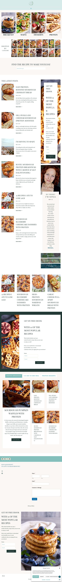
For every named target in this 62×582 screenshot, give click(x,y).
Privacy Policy (48, 579)
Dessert (39, 46)
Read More (19, 106)
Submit (34, 499)
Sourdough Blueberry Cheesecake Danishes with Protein (23, 299)
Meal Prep (50, 255)
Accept (35, 576)
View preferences (53, 576)
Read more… (51, 247)
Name (47, 146)
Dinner (33, 46)
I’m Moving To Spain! (25, 141)
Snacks (50, 266)
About (3, 575)
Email (33, 481)
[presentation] (7, 92)
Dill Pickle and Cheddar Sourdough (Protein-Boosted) (26, 118)
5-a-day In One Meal (51, 260)
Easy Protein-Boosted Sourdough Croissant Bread (26, 90)
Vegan (51, 46)
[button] (59, 568)
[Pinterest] (5, 459)
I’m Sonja (50, 197)
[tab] (13, 376)
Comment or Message (36, 487)
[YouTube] (10, 459)
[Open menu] (31, 8)
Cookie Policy (44, 579)
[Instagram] (7, 459)
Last (42, 478)
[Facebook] (2, 459)
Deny (42, 576)
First (33, 478)
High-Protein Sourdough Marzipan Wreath (37, 299)
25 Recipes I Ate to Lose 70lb (7, 297)
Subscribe (50, 156)
